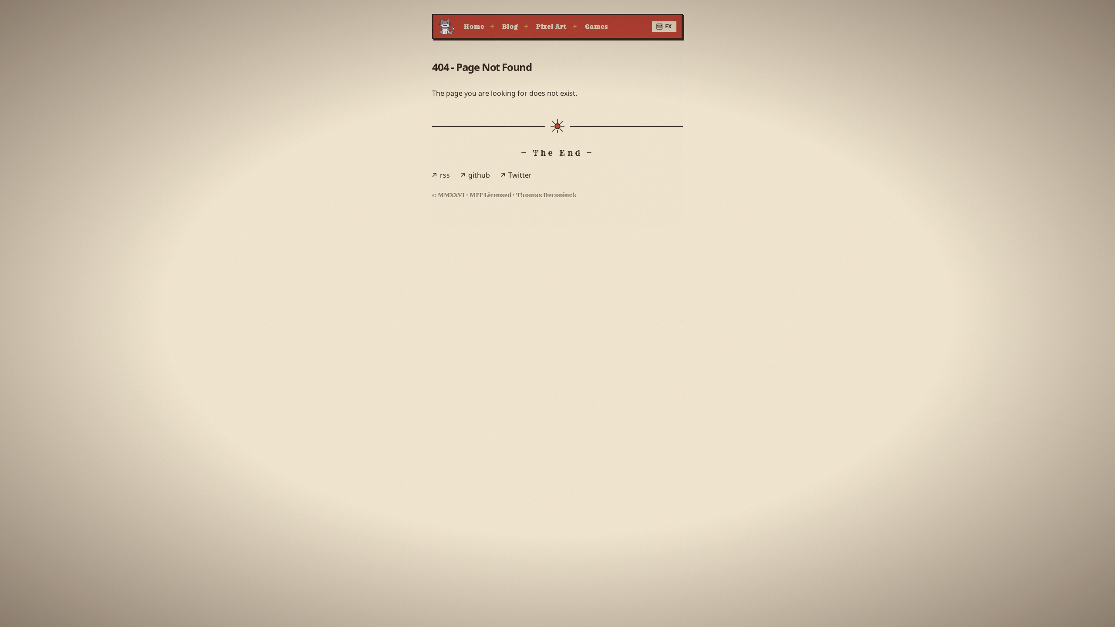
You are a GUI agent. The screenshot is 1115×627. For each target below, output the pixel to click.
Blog (509, 26)
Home (474, 26)
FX (668, 26)
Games (596, 26)
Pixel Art (551, 26)
